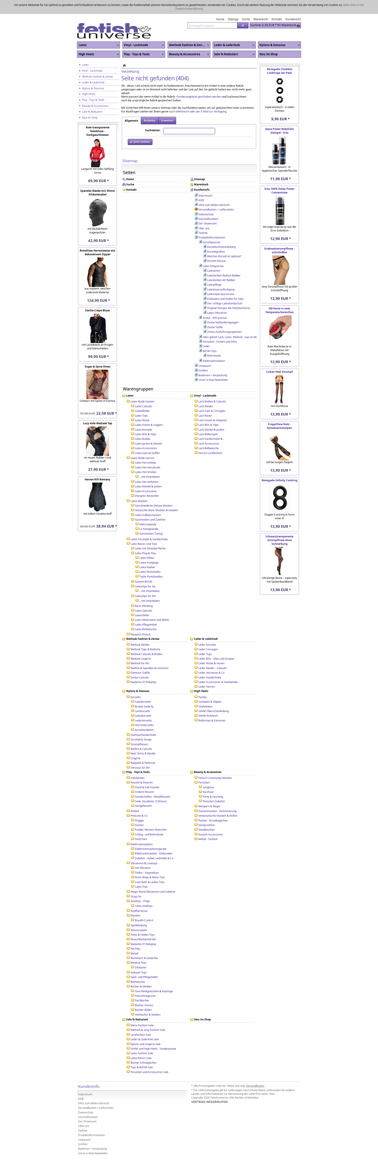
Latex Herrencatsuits (147, 453)
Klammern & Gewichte (144, 944)
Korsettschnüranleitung (221, 233)
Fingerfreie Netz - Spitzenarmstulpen (279, 412)
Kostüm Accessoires (210, 820)
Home (130, 165)
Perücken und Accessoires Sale (149, 1058)
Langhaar (208, 773)
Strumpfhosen (139, 730)
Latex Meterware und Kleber (152, 606)
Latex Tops (141, 402)
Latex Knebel (147, 553)
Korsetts (136, 683)
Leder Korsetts (207, 631)
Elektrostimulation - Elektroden (153, 839)
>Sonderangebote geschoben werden (198, 83)
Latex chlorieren (217, 299)
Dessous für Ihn (140, 754)
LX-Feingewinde (148, 515)
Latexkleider (142, 397)
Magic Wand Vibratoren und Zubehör (153, 878)
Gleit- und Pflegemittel (144, 963)
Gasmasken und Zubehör (150, 505)
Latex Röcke (142, 406)
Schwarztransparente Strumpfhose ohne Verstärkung (279, 526)
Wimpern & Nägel (209, 792)
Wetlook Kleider (140, 631)
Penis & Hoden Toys (143, 921)
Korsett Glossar (216, 247)
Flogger (139, 806)
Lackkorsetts (142, 697)
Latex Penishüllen (150, 558)
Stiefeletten (205, 692)
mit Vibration (142, 854)
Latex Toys (141, 873)
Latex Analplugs (149, 548)
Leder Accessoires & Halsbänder (218, 668)
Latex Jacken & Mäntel (148, 429)
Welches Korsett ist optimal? (224, 242)
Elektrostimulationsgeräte (150, 835)
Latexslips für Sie (145, 572)
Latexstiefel (142, 601)
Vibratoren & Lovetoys (144, 849)
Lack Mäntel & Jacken (211, 416)
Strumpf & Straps (141, 725)
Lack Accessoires (208, 429)
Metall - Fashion (208, 825)
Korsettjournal (211, 228)
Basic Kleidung (144, 592)
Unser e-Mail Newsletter (213, 366)
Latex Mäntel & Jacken (148, 472)
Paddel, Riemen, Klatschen (151, 816)
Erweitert (167, 107)
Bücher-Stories (144, 991)
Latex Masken (139, 487)
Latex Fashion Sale (142, 1039)
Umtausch (204, 352)
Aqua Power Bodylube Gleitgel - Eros (279, 117)
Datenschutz (206, 200)
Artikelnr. (150, 107)
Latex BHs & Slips (145, 420)
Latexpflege (214, 271)
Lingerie (135, 744)
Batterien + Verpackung (212, 361)
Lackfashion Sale (141, 1021)
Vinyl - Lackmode (135, 31)
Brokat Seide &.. (144, 692)
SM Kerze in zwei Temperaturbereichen (279, 296)
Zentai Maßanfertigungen (222, 308)
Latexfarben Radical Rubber (224, 261)
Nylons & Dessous (271, 31)
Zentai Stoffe (215, 313)
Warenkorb (201, 170)
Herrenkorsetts (144, 711)
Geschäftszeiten (208, 205)
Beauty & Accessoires (184, 40)
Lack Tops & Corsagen (211, 397)
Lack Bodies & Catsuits (212, 387)
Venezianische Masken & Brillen (217, 802)
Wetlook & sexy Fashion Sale (148, 1016)
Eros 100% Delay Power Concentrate (279, 176)
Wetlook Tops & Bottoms (145, 635)
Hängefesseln (143, 792)
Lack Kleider (205, 392)
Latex (82, 31)
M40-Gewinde (147, 510)
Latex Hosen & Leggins (149, 411)
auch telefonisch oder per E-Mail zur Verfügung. (198, 97)
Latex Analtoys (144, 892)
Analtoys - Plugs (140, 887)
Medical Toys (138, 949)
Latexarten (213, 257)
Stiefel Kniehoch (208, 702)
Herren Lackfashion (210, 439)
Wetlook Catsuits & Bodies (147, 640)
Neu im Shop (268, 40)
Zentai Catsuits (140, 663)
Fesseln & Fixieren (142, 768)
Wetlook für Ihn (140, 649)
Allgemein (131, 107)
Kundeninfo (202, 176)
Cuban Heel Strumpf (279, 358)
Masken (135, 901)
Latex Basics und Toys (144, 530)
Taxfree (203, 219)
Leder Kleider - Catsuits (212, 654)
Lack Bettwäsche (208, 434)
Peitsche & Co (139, 802)
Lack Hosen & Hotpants (212, 406)
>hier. (272, 1080)
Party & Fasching (213, 783)
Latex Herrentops (145, 448)
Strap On (136, 882)
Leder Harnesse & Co (211, 659)
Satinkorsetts (143, 688)
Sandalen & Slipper (210, 688)
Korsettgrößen (216, 238)
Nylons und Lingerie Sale (146, 1030)
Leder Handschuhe (209, 663)
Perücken (204, 768)
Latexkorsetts (143, 702)
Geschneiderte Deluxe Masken (153, 491)
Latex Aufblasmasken (148, 501)
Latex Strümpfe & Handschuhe (149, 525)
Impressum (205, 181)
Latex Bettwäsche (145, 615)
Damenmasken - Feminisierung (217, 797)
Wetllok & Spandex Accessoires (150, 654)
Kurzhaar (208, 778)
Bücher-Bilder (143, 996)
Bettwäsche (138, 968)
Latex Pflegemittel (146, 610)
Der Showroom (207, 209)
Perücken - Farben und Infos (220, 328)
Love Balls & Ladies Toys (149, 868)
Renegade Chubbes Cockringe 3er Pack (279, 57)
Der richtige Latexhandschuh (224, 289)
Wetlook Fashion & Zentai (187, 31)
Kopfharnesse (139, 897)
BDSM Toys (210, 337)
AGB (201, 186)
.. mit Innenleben (149, 463)
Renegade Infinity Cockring (280, 466)
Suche (130, 170)
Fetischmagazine (145, 982)
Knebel (135, 797)
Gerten (139, 811)
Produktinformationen (211, 223)
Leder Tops (205, 640)
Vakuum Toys (139, 958)
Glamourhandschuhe (143, 721)
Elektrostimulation (214, 347)
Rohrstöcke (214, 341)
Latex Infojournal (213, 252)
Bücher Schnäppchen (143, 1049)
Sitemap (199, 165)
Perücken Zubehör (214, 787)
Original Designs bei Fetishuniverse (228, 294)
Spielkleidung (139, 911)
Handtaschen (206, 816)
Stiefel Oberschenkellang (213, 697)
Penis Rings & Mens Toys (150, 863)
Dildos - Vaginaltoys (147, 859)
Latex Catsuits (143, 392)
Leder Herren (206, 673)
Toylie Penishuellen (151, 562)
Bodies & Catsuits (141, 735)
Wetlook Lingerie (141, 645)
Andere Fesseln (144, 778)
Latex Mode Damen (142, 387)
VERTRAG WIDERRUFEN (209, 1088)
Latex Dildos (146, 544)
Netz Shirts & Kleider (143, 739)
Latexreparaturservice (220, 280)
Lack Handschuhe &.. (211, 425)
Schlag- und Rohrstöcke (149, 820)
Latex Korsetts (143, 416)
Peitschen (141, 825)
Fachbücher (142, 986)
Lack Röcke (205, 402)
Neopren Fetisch (140, 620)
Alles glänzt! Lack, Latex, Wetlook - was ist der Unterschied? (239, 323)
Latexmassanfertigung (220, 275)
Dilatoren (140, 953)
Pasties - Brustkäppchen (213, 806)
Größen (203, 356)
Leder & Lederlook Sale (145, 1025)
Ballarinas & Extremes (212, 706)
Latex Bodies (142, 425)
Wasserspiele (139, 916)
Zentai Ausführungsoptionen (224, 318)
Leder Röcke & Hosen (211, 649)
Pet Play (135, 935)
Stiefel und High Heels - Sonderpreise (153, 1035)
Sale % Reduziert (225, 40)
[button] (242, 11)
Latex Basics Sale (141, 1044)
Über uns (204, 214)
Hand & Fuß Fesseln (147, 773)
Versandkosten (255, 1072)
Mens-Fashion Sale (142, 1011)
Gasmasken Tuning (151, 519)
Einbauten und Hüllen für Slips (225, 285)
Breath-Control (144, 906)
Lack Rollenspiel (208, 420)
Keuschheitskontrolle (143, 925)
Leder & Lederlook (226, 31)
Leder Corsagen (208, 635)
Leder (206, 332)
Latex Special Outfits (147, 439)
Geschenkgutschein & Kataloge (154, 977)
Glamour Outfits (140, 659)
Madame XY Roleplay (143, 668)
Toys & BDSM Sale (142, 1053)
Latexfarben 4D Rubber (221, 266)
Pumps (202, 683)
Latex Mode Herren (142, 444)
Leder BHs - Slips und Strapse (216, 645)
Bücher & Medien (141, 972)
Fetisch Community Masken (215, 764)
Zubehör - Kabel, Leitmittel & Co (154, 844)
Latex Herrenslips (145, 458)
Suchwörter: (153, 116)
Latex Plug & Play (145, 539)
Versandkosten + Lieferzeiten (216, 195)
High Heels (85, 40)
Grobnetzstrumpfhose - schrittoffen (279, 236)
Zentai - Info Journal (215, 304)
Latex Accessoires (146, 434)
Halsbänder (138, 764)
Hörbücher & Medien (148, 1000)
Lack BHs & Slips (208, 411)
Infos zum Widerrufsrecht (213, 191)
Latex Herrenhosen (146, 468)
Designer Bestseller (147, 482)
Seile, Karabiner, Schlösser (151, 787)
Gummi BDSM (143, 567)
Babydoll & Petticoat (143, 749)
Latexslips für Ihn (145, 582)
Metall (134, 939)
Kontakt (131, 176)
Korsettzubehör (144, 716)
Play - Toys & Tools (136, 40)
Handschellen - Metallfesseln (152, 783)
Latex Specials (143, 597)
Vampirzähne (206, 811)
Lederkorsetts (143, 706)
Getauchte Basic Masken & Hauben (156, 496)
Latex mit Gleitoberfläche (150, 534)
